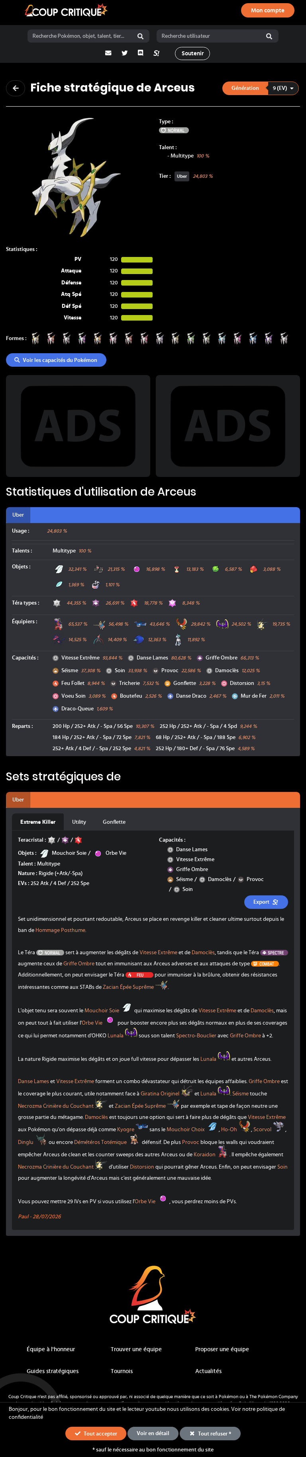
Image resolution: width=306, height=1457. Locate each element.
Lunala (116, 1036)
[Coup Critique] (67, 10)
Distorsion (242, 683)
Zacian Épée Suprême (128, 987)
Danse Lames (152, 658)
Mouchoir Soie (69, 853)
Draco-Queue (77, 709)
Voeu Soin (73, 696)
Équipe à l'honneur (51, 1349)
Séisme (69, 670)
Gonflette (184, 683)
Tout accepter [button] (99, 1434)
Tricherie (129, 683)
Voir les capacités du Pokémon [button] (60, 360)
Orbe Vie (116, 853)
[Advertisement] (78, 426)
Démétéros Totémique (100, 1142)
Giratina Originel (160, 1094)
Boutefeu (131, 696)
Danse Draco (191, 696)
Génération (245, 88)
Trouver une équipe (136, 1349)
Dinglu (25, 1142)
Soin (120, 670)
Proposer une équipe (222, 1349)
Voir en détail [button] (153, 1433)
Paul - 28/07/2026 (39, 1217)
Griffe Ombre (221, 658)
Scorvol (262, 1130)
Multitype (182, 156)
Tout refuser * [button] (214, 1434)
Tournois (122, 1371)
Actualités (208, 1371)
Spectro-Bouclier (196, 1036)
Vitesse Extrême (80, 658)
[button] (260, 88)
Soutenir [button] (193, 53)
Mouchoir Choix (186, 1130)
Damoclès (227, 670)
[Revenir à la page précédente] (15, 88)
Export (261, 902)
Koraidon (205, 1154)
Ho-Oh (229, 1130)
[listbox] (261, 88)
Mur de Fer (254, 696)
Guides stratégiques (52, 1371)
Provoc (169, 670)
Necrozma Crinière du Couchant (56, 1106)
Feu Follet (72, 683)
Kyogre (125, 1130)
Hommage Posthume (60, 930)
